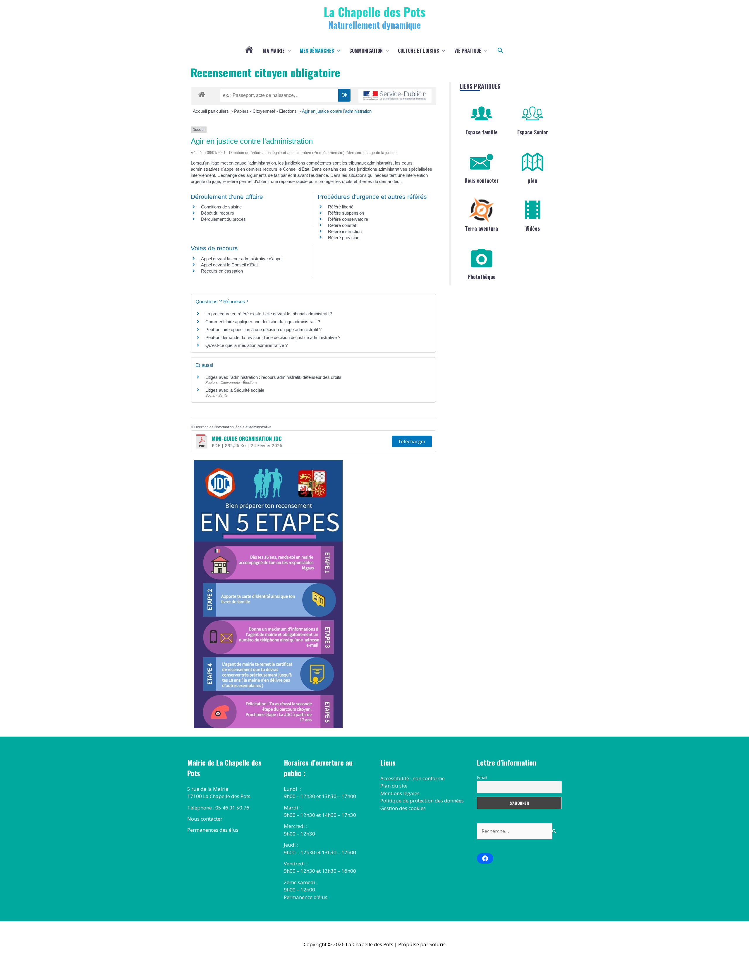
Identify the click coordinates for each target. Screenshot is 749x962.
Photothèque (482, 276)
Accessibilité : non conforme (412, 778)
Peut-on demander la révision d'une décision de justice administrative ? (272, 337)
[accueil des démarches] (201, 93)
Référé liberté (340, 206)
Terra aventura (481, 228)
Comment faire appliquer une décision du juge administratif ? (262, 321)
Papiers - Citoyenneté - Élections (266, 111)
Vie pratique (467, 50)
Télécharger (412, 441)
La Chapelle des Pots (374, 11)
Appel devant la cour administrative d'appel (241, 258)
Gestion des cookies (403, 808)
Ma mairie (274, 50)
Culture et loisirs (418, 50)
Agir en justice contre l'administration (337, 111)
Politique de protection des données (422, 800)
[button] (500, 50)
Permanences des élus (212, 829)
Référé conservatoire (348, 219)
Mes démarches (317, 50)
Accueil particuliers (211, 111)
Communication (366, 50)
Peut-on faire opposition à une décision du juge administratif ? (263, 329)
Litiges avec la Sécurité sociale (234, 390)
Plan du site (394, 785)
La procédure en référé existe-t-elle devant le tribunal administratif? (268, 313)
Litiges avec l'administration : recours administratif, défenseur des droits (273, 377)
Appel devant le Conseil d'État (229, 264)
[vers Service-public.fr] (395, 96)
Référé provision (343, 237)
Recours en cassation (222, 270)
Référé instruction (345, 231)
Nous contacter (482, 180)
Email (482, 777)
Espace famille (481, 132)
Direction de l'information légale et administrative (233, 427)
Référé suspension (346, 212)
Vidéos (532, 228)
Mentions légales (400, 793)
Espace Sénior (532, 132)
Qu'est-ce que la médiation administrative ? (246, 345)
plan (532, 180)
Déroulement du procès (223, 219)
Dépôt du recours (217, 212)
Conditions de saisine (221, 206)
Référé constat (342, 225)
